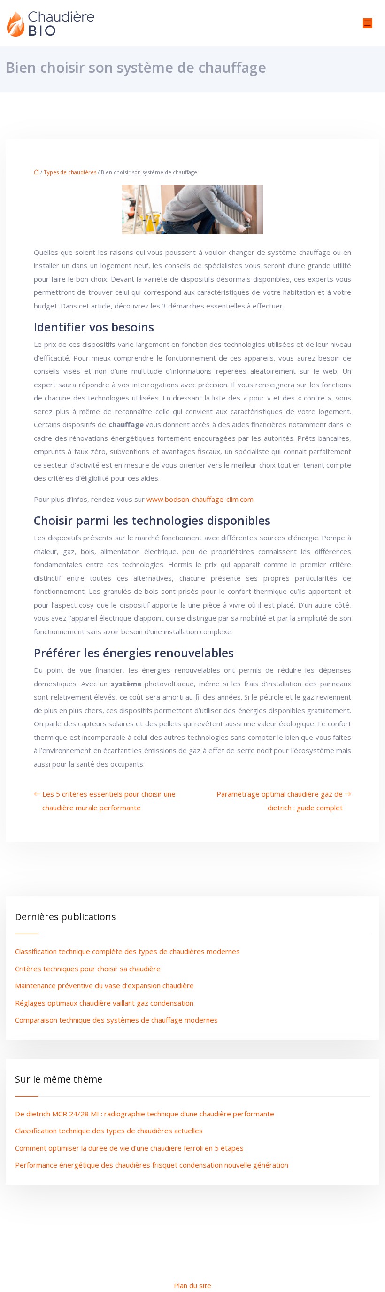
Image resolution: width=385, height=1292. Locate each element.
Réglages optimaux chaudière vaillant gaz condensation (104, 1002)
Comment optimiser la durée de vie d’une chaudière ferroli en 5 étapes (129, 1148)
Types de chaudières (70, 172)
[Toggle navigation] (367, 23)
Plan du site (192, 1285)
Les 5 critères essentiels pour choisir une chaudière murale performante (109, 800)
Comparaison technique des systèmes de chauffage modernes (116, 1019)
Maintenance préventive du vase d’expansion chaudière (104, 985)
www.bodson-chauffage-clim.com (200, 499)
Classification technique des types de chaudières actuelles (109, 1130)
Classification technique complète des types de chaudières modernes (127, 951)
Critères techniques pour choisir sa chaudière (88, 968)
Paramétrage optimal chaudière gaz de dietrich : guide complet (279, 800)
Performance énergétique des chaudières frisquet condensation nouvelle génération (151, 1164)
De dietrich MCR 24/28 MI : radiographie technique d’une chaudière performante (144, 1113)
